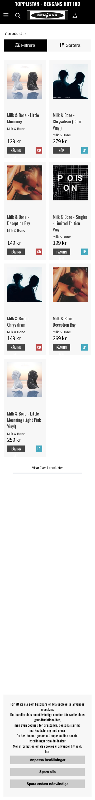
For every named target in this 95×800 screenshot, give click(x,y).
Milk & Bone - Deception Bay (18, 220)
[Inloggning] (75, 16)
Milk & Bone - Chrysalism (18, 321)
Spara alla (47, 772)
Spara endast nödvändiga (47, 784)
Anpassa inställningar (47, 760)
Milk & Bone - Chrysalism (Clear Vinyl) (67, 121)
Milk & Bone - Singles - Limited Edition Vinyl (70, 223)
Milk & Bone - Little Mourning (23, 118)
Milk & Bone (16, 128)
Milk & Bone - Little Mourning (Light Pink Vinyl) (24, 420)
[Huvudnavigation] (5, 15)
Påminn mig (16, 154)
